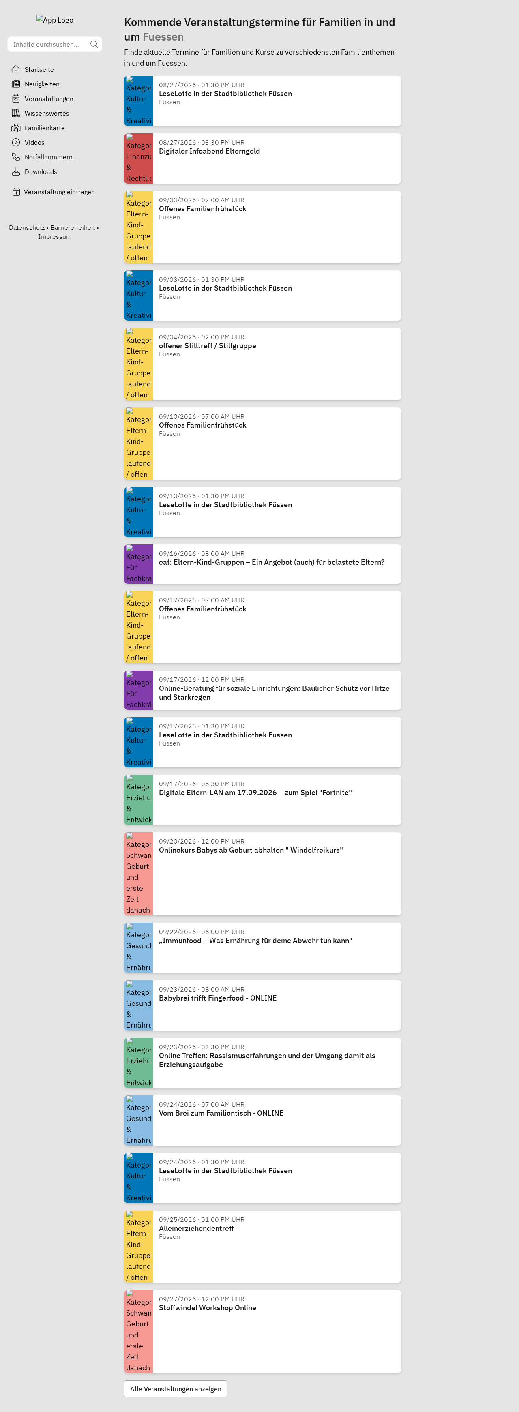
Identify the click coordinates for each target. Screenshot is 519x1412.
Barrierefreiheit (73, 227)
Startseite (39, 69)
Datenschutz (27, 227)
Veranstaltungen (49, 98)
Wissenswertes (47, 113)
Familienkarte (45, 128)
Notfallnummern (49, 157)
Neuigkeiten (42, 84)
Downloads (41, 171)
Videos (35, 142)
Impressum (55, 236)
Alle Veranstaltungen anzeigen (175, 1389)
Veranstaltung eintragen (59, 192)
